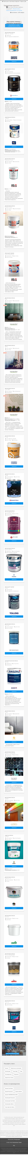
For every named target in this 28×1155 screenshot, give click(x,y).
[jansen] (14, 687)
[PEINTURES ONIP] (14, 862)
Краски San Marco (9, 1088)
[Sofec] (14, 1027)
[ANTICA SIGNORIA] (14, 738)
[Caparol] (14, 904)
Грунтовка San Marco (9, 1107)
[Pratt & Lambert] (14, 537)
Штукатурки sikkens (9, 1104)
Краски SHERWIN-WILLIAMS (11, 1094)
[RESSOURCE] (14, 650)
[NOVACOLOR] (14, 324)
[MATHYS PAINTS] (14, 980)
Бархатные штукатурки (16, 1068)
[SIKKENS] (14, 57)
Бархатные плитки (9, 1077)
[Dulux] (14, 142)
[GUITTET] (14, 575)
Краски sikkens (18, 1091)
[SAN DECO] (14, 778)
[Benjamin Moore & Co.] (14, 500)
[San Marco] (14, 185)
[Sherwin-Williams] (14, 95)
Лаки (21, 1071)
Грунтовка (15, 1071)
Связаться (14, 61)
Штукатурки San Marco (10, 1100)
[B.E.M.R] (14, 942)
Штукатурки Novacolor (10, 1097)
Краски (6, 1068)
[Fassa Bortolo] (14, 462)
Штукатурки (7, 1071)
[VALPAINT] (14, 823)
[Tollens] (14, 613)
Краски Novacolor (9, 1091)
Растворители (8, 1074)
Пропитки (16, 1074)
